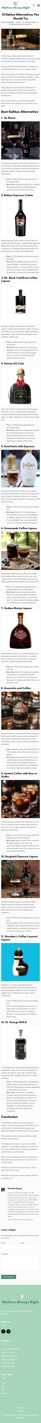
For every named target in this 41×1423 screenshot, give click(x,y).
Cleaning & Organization (10, 1349)
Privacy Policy (20, 1408)
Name (3, 1243)
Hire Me (4, 1393)
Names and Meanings (9, 1359)
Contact (20, 1411)
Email (22, 1243)
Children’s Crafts (7, 1352)
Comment (5, 1254)
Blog (3, 1390)
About (3, 1386)
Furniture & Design (8, 1366)
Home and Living (7, 1363)
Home (3, 1383)
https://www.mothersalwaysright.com (20, 1219)
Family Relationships (9, 1356)
